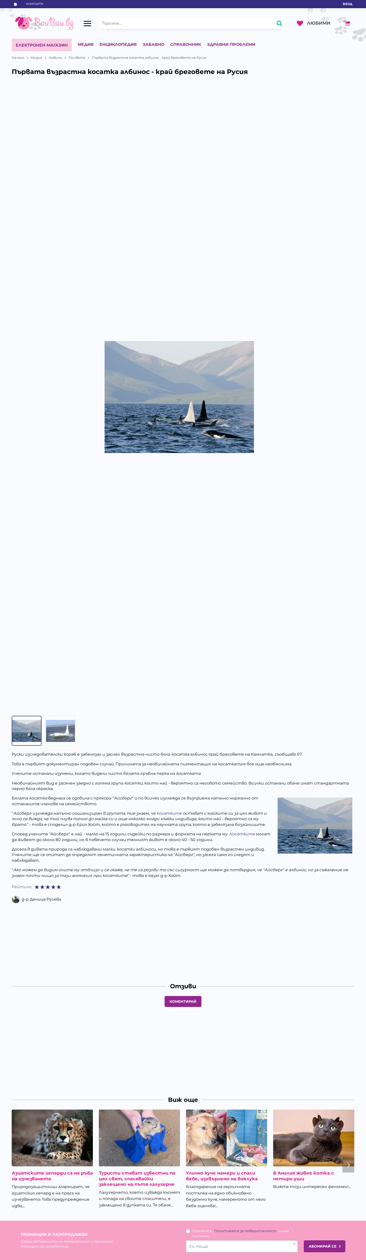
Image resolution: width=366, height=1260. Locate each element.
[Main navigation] (87, 23)
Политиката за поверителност (245, 1231)
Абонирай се (322, 1246)
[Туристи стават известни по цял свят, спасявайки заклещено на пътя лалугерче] (139, 1138)
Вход (347, 4)
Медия (86, 44)
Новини (55, 58)
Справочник (185, 44)
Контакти (34, 4)
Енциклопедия (118, 44)
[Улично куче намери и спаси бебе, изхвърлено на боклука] (226, 1138)
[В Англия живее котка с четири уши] (313, 1138)
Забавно (153, 44)
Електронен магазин (42, 45)
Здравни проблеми (231, 44)
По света (77, 58)
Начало (18, 58)
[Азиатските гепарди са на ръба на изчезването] (52, 1138)
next (348, 1165)
